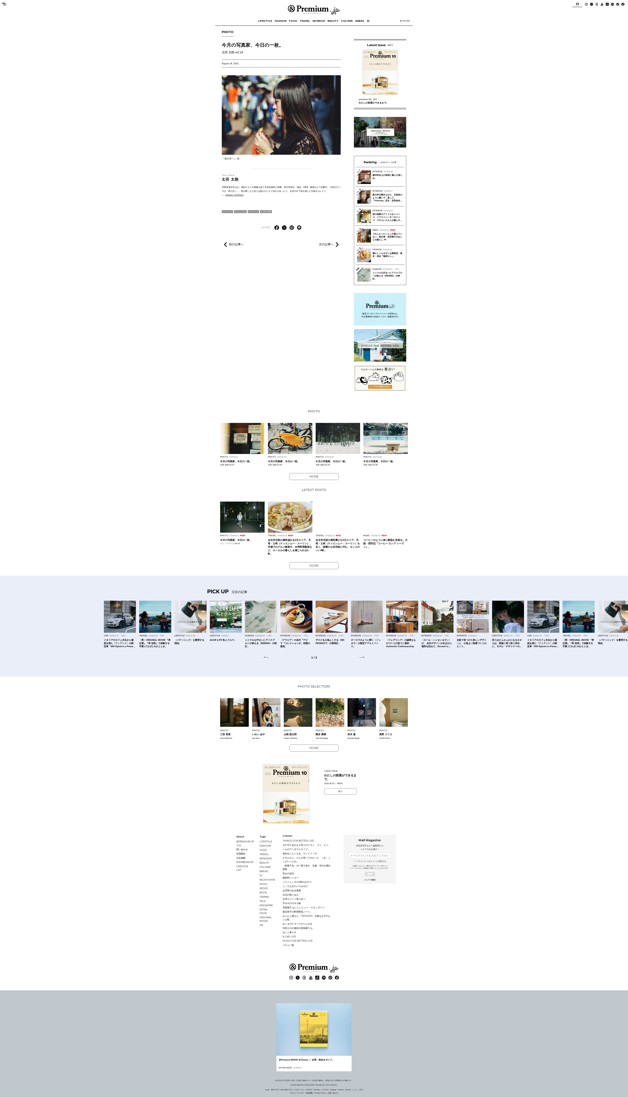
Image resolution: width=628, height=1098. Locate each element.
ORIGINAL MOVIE (266, 919)
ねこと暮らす (289, 932)
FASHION (281, 20)
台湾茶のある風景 (292, 890)
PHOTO (228, 32)
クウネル (325, 1090)
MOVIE (264, 888)
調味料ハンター (291, 877)
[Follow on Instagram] (586, 4)
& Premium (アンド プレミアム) (314, 10)
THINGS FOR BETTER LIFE (298, 840)
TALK (263, 901)
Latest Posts (314, 490)
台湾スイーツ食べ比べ (294, 899)
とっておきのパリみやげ (295, 886)
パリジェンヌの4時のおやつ (297, 881)
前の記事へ (236, 244)
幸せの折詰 (288, 873)
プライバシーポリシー (379, 866)
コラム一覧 (288, 945)
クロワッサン (299, 1090)
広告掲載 (240, 857)
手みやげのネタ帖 (292, 903)
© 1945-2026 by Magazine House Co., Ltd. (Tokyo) (313, 1085)
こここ (355, 1090)
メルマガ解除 (370, 880)
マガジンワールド (297, 1093)
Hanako (316, 1090)
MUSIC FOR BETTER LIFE (298, 940)
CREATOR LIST (577, 7)
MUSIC (264, 884)
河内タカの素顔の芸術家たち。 (299, 928)
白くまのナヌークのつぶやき (297, 923)
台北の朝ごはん (291, 894)
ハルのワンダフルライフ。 (296, 849)
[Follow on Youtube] (602, 4)
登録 (370, 874)
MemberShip (245, 862)
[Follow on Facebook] (623, 4)
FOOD (293, 20)
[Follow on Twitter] (591, 4)
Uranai (264, 896)
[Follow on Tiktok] (607, 4)
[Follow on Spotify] (612, 4)
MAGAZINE (266, 905)
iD (368, 20)
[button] (266, 657)
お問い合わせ (332, 1093)
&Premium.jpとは (245, 843)
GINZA (309, 1090)
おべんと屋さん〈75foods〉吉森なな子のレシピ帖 (307, 918)
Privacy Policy (320, 1093)
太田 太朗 (230, 177)
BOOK (263, 892)
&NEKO (359, 20)
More (314, 476)
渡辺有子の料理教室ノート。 (297, 911)
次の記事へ (326, 244)
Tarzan (341, 1090)
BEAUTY (333, 20)
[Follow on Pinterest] (617, 4)
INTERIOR (319, 20)
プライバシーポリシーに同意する (371, 861)
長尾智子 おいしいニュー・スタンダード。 (305, 907)
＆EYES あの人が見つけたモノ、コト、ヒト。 (307, 845)
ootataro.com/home (234, 195)
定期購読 (240, 853)
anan (267, 1090)
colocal (348, 1090)
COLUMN (347, 20)
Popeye (333, 1090)
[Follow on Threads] (596, 4)
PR (261, 925)
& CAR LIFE (289, 936)
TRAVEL (305, 20)
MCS (361, 1090)
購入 (340, 791)
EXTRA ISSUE (263, 911)
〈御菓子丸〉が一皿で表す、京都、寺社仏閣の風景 (307, 867)
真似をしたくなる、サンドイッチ (300, 853)
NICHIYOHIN (267, 879)
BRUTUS (275, 1090)
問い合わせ (242, 849)
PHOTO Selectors (314, 686)
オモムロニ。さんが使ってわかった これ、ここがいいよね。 (307, 859)
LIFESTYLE (265, 20)
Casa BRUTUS (286, 1090)
